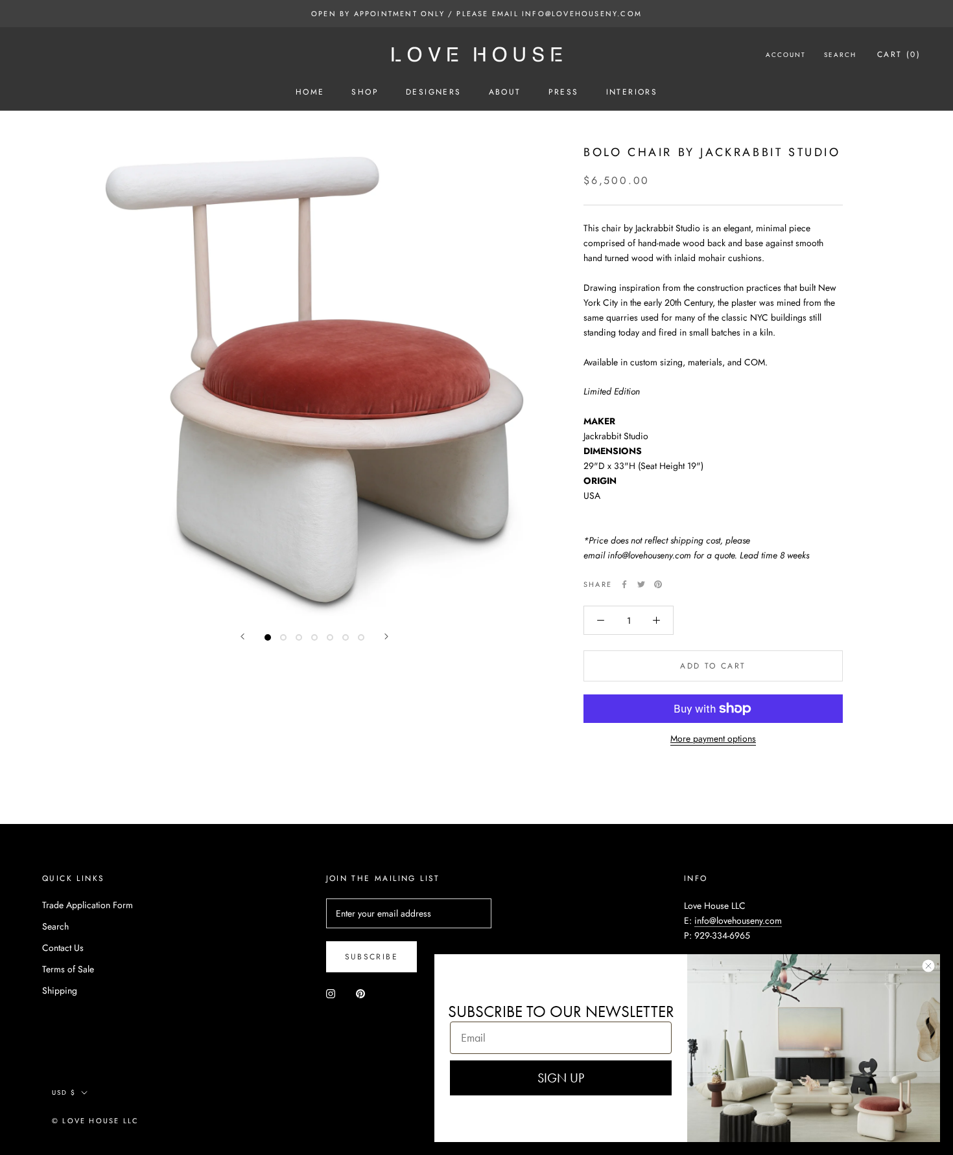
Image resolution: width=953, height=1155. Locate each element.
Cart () (899, 54)
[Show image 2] (283, 637)
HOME (310, 92)
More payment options (713, 738)
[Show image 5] (330, 637)
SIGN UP (560, 1077)
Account (786, 55)
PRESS (563, 92)
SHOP (365, 92)
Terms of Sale (68, 969)
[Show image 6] (345, 637)
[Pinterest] (658, 584)
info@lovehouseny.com (738, 920)
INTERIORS (632, 92)
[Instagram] (330, 992)
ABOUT (505, 92)
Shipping (59, 990)
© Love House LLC (95, 1120)
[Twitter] (641, 584)
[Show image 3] (299, 637)
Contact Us (63, 947)
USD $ (64, 1092)
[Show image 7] (361, 637)
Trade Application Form (87, 904)
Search (840, 55)
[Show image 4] (314, 637)
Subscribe (372, 957)
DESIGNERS (434, 92)
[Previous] (242, 636)
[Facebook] (624, 584)
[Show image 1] (268, 637)
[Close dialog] (928, 965)
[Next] (386, 636)
